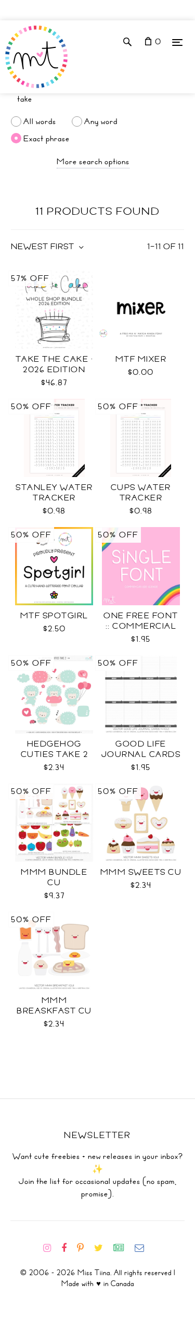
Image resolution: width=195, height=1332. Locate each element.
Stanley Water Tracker (54, 492)
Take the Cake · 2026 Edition (55, 364)
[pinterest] (84, 1248)
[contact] (143, 1248)
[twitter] (102, 1248)
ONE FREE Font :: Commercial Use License (140, 626)
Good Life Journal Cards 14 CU (141, 754)
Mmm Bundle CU (54, 877)
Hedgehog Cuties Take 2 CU (54, 754)
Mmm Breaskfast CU (54, 1005)
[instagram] (51, 1248)
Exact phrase (46, 138)
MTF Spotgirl (54, 615)
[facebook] (68, 1248)
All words (39, 121)
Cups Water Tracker (141, 492)
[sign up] (123, 1248)
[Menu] (177, 42)
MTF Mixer (141, 359)
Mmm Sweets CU (141, 872)
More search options (93, 161)
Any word (101, 121)
